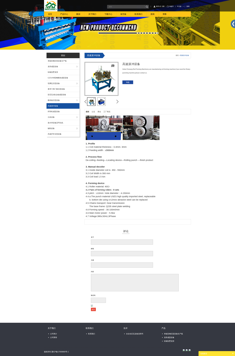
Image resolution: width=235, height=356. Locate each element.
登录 (157, 6)
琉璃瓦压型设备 (54, 83)
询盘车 (171, 6)
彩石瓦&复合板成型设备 (57, 95)
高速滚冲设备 (53, 106)
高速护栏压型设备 (54, 134)
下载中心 (108, 14)
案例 (78, 14)
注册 (163, 6)
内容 (92, 272)
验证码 (93, 295)
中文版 (179, 6)
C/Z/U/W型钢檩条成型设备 (58, 78)
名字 (92, 237)
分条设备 (51, 117)
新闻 (188, 6)
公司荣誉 (53, 337)
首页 (50, 14)
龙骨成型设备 (53, 66)
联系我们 (138, 14)
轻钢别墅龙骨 (53, 72)
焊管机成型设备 (54, 111)
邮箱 (92, 249)
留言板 (123, 14)
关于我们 (92, 14)
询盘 (127, 82)
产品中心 (64, 14)
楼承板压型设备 (54, 100)
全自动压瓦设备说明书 (134, 334)
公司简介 (53, 334)
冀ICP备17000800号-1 (60, 352)
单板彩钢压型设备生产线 (57, 61)
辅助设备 (51, 128)
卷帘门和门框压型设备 (56, 89)
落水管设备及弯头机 (55, 123)
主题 (92, 260)
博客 (165, 14)
